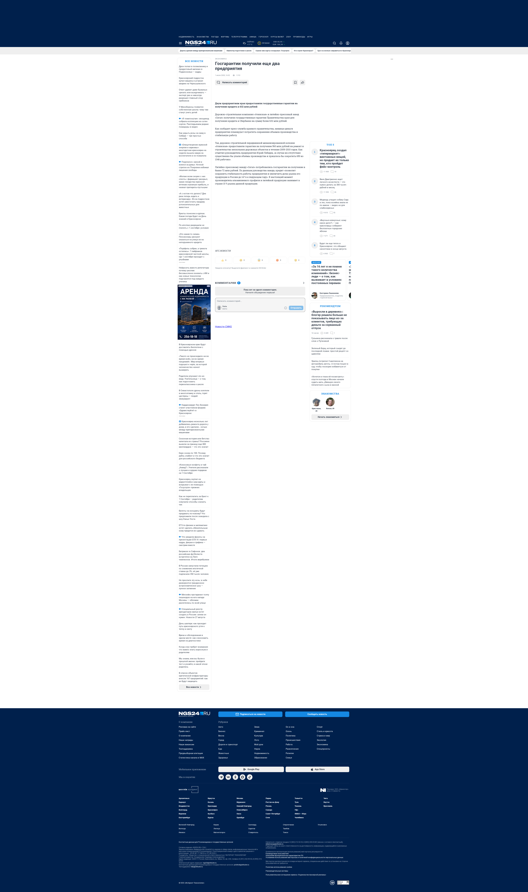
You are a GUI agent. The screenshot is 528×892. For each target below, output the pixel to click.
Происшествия (293, 740)
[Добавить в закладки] (295, 82)
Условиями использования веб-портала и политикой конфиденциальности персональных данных (304, 857)
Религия (290, 753)
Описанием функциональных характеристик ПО (284, 856)
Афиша (253, 37)
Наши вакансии (186, 744)
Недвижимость (186, 37)
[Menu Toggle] (180, 43)
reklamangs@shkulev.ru (274, 844)
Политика (290, 735)
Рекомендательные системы (277, 871)
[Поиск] (334, 43)
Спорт (320, 727)
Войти (224, 309)
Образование (260, 757)
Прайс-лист (184, 731)
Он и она (290, 727)
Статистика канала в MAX (191, 757)
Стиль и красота (325, 731)
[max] (242, 777)
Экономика (322, 744)
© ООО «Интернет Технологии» (191, 883)
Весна (221, 735)
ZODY (288, 37)
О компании (185, 735)
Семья (289, 757)
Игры (310, 37)
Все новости (194, 61)
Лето (256, 740)
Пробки (264, 43)
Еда (220, 749)
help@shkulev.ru (197, 867)
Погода (215, 37)
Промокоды (299, 37)
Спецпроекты (323, 749)
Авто (220, 727)
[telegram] (221, 777)
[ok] (235, 777)
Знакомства (203, 37)
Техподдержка (186, 749)
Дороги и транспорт (228, 744)
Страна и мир (323, 735)
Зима (256, 727)
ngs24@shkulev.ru (210, 863)
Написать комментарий (234, 82)
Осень (289, 731)
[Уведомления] (341, 43)
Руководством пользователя (277, 854)
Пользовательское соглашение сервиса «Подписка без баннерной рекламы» (296, 875)
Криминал (259, 731)
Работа (289, 744)
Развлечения (292, 749)
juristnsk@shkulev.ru (241, 865)
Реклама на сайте (187, 727)
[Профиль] (347, 43)
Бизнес (221, 731)
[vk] (228, 777)
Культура (258, 735)
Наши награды (186, 740)
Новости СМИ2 (223, 326)
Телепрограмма (239, 37)
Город (221, 740)
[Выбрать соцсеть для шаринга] (302, 82)
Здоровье (223, 757)
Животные (223, 753)
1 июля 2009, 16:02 (222, 75)
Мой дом (258, 744)
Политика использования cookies (279, 867)
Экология (321, 740)
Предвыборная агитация (191, 753)
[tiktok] (249, 777)
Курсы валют (277, 37)
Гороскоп (264, 37)
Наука (257, 749)
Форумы (225, 37)
